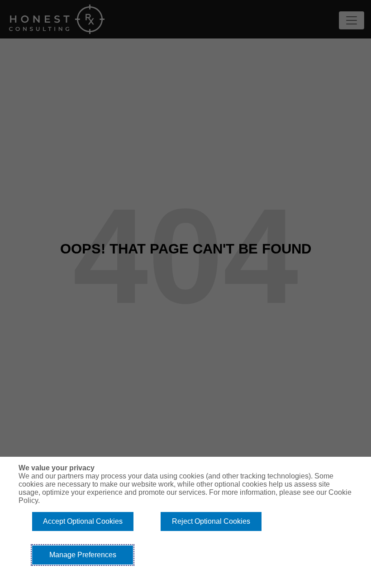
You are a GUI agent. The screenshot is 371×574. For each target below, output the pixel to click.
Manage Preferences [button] (82, 555)
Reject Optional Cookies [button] (211, 521)
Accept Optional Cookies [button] (83, 521)
